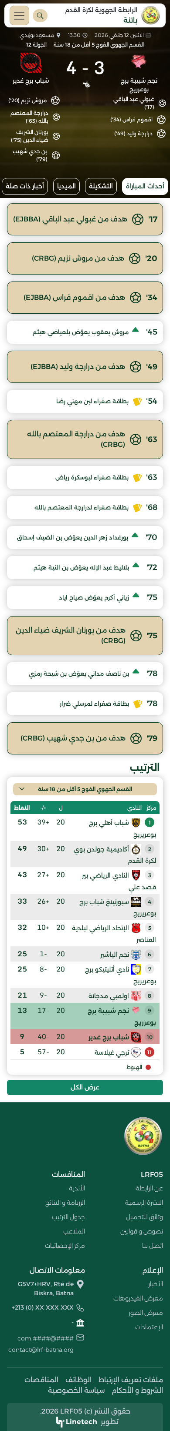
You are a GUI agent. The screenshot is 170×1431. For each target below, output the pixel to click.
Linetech (81, 1422)
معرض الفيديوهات (138, 1298)
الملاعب (74, 1231)
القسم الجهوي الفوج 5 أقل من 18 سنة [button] (85, 789)
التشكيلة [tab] (101, 186)
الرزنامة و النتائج (65, 1202)
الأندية (77, 1188)
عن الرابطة (149, 1188)
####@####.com (45, 1338)
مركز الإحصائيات (65, 1246)
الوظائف (78, 1380)
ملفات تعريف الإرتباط (131, 1380)
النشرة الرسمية (144, 1202)
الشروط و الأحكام (137, 1390)
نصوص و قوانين (141, 1231)
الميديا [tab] (66, 186)
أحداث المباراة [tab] (145, 186)
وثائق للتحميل (144, 1217)
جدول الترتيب (68, 1217)
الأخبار (155, 1284)
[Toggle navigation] (19, 15)
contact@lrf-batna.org (41, 1350)
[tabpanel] (85, 649)
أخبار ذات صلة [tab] (25, 186)
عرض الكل (85, 1087)
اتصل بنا (152, 1246)
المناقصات (41, 1380)
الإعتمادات (149, 1327)
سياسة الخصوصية (76, 1390)
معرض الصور (146, 1313)
